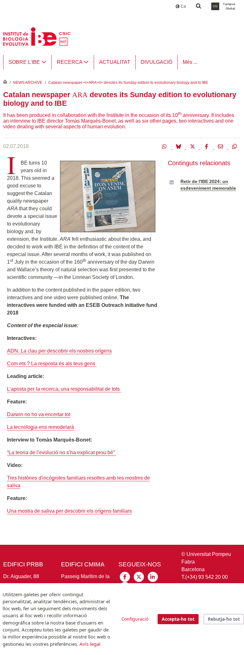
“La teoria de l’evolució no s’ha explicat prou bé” (61, 452)
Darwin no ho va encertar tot (38, 414)
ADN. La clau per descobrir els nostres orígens (59, 351)
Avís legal (89, 644)
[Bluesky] (179, 146)
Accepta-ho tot (178, 619)
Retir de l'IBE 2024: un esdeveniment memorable (208, 184)
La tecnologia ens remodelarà (40, 427)
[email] (221, 146)
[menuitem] (27, 62)
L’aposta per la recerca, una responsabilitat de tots (64, 389)
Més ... (190, 62)
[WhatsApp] (165, 146)
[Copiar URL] (234, 146)
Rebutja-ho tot (224, 619)
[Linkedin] (152, 576)
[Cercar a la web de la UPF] (199, 6)
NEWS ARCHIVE (27, 82)
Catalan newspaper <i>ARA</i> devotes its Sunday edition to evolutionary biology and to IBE (128, 82)
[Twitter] (193, 146)
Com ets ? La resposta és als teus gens (52, 363)
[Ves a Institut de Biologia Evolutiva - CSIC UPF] (37, 36)
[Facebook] (207, 146)
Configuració (134, 619)
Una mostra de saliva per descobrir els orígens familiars (69, 511)
